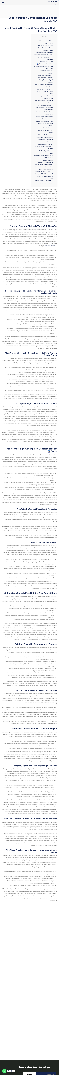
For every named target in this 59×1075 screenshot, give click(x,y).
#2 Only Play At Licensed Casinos (44, 171)
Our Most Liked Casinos (46, 128)
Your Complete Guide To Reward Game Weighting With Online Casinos (44, 123)
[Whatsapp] (4, 1071)
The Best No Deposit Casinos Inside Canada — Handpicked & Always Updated (44, 107)
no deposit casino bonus (51, 245)
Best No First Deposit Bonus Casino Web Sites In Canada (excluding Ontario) (45, 48)
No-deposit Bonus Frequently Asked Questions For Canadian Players (45, 91)
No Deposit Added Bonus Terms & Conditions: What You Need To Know (44, 176)
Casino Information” (48, 160)
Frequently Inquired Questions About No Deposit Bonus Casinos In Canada (44, 146)
